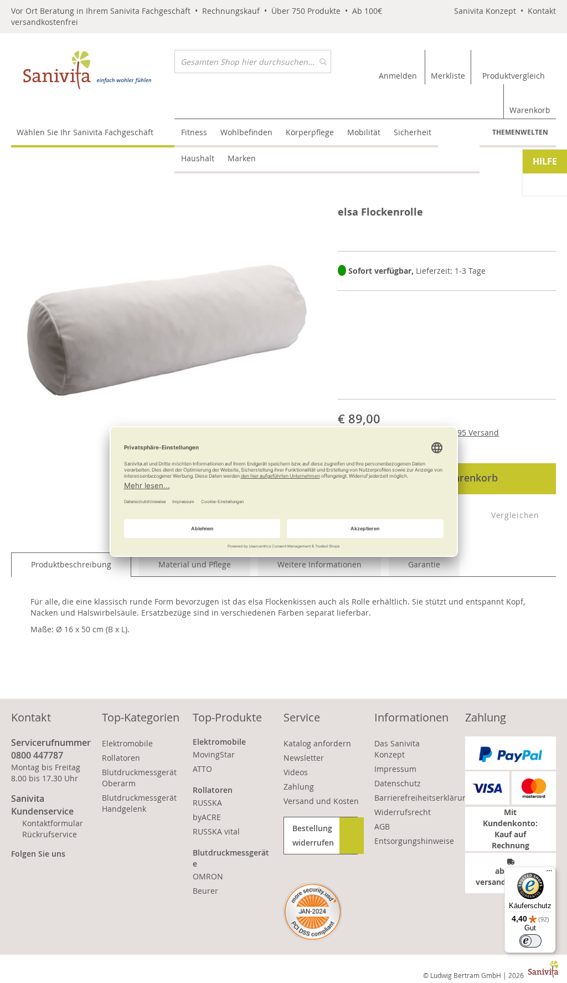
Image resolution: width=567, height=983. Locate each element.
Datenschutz (397, 783)
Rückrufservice (49, 834)
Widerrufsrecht (402, 812)
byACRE (207, 817)
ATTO (202, 769)
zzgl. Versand (462, 432)
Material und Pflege (194, 564)
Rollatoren (121, 757)
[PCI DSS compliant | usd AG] (313, 912)
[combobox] (252, 61)
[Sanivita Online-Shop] (92, 70)
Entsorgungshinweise (414, 841)
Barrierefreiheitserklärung (423, 797)
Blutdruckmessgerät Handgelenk (139, 803)
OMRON (208, 876)
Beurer (205, 890)
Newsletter (304, 757)
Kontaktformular (52, 823)
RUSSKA (207, 802)
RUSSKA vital (216, 831)
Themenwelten (520, 132)
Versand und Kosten (321, 801)
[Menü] (549, 873)
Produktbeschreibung (71, 564)
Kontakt (542, 11)
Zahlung (299, 786)
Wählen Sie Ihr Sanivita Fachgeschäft (85, 132)
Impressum (395, 769)
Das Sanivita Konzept (397, 749)
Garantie (424, 564)
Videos (296, 772)
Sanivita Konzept (485, 11)
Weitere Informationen (319, 564)
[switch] (530, 941)
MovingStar (214, 754)
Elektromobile (127, 743)
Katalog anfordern (317, 743)
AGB (382, 826)
